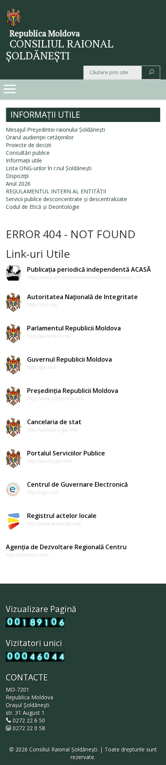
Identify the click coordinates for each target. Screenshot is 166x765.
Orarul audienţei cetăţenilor (40, 137)
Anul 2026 (18, 183)
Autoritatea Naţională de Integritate (82, 297)
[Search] (151, 72)
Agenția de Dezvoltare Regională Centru (66, 547)
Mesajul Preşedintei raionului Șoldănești (55, 129)
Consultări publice (28, 152)
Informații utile (24, 160)
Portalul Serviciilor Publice (66, 453)
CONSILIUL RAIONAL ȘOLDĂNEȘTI (59, 49)
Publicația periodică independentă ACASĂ (89, 269)
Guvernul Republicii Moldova (69, 359)
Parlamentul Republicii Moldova (74, 328)
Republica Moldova (45, 33)
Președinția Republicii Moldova (72, 390)
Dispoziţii (17, 175)
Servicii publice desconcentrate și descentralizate (66, 199)
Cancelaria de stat (54, 422)
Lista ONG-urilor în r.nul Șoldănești (48, 168)
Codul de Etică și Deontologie (43, 206)
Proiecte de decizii (28, 145)
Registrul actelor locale (62, 515)
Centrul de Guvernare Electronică (77, 484)
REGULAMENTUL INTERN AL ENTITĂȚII (56, 191)
